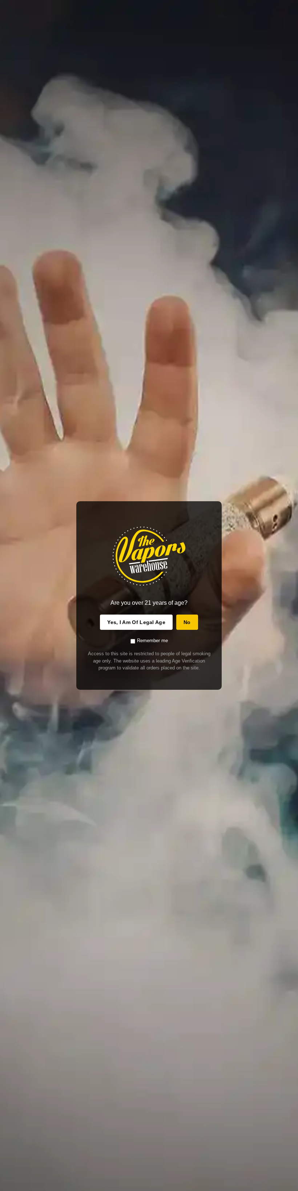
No (187, 622)
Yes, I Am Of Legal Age (136, 622)
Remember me (152, 640)
